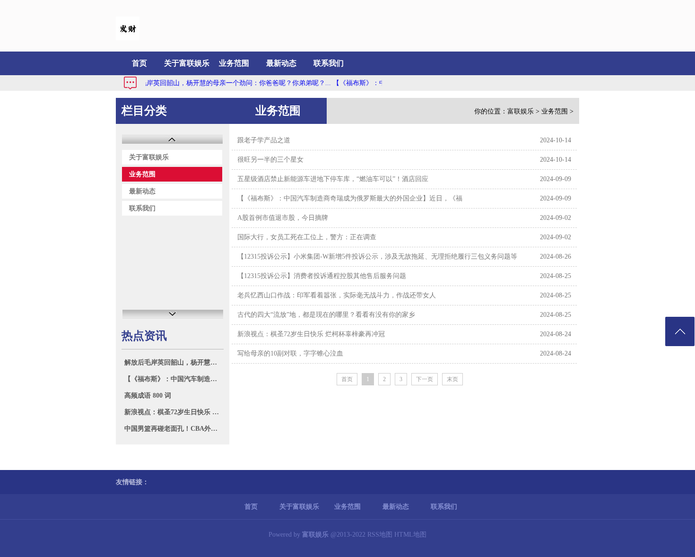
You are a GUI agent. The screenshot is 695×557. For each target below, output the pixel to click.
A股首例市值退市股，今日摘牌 (282, 217)
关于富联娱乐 (186, 63)
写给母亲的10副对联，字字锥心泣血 (290, 353)
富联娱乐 (520, 111)
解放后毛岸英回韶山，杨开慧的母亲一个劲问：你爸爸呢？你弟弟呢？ (173, 362)
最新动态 (281, 63)
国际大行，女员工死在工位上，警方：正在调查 (306, 237)
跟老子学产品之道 (263, 140)
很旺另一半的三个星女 (270, 159)
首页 (139, 63)
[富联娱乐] (127, 38)
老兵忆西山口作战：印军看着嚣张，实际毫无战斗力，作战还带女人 (336, 295)
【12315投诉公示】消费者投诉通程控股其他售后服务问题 (321, 275)
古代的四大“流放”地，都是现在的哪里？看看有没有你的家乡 (326, 314)
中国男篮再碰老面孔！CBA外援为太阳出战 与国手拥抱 (173, 428)
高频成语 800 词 (147, 395)
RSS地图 (379, 534)
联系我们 (328, 63)
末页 (452, 379)
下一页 (424, 379)
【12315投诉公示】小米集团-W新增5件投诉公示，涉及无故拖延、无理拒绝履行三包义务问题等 (377, 256)
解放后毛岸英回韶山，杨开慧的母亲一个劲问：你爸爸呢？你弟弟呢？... (217, 83)
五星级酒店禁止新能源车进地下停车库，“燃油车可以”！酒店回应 (332, 179)
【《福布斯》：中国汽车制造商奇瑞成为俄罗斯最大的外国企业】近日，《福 (173, 379)
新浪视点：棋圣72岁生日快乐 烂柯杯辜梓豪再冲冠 (173, 412)
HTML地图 (410, 534)
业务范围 (234, 63)
